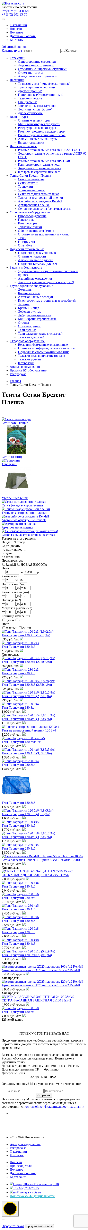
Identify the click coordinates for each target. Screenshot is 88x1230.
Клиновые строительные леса (39, 164)
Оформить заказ (13, 1226)
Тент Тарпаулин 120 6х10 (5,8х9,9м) (27, 955)
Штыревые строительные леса (39, 172)
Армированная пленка (34, 205)
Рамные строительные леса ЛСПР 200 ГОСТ (49, 150)
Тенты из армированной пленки (40, 197)
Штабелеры (26, 363)
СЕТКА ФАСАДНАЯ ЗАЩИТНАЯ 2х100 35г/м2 (36, 1000)
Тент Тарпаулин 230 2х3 (18, 673)
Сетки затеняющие (31, 179)
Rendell (11, 564)
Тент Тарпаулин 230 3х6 (18, 898)
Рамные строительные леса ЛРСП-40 (44, 161)
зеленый (11, 628)
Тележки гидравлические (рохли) (41, 355)
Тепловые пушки (30, 227)
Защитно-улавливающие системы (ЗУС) (46, 282)
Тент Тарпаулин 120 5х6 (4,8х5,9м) (26, 814)
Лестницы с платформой (35, 109)
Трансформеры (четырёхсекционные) (44, 83)
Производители (21, 1166)
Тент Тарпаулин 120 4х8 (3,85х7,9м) (27, 837)
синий (26, 628)
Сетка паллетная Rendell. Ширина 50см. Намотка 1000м (41, 860)
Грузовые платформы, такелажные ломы (46, 348)
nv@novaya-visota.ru (15, 10)
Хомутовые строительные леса (39, 168)
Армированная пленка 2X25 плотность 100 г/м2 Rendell (41, 970)
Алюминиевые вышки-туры (38, 139)
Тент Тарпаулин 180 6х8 (18, 1012)
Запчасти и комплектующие (37, 105)
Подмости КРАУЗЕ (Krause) (37, 263)
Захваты (23, 304)
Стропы (23, 322)
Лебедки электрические (34, 315)
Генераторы (26, 219)
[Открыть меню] (3, 19)
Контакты (17, 39)
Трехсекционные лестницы (37, 87)
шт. (21, 620)
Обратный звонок (14, 46)
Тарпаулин (25, 186)
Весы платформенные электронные (43, 344)
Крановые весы (29, 293)
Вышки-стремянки (31, 142)
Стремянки (17, 58)
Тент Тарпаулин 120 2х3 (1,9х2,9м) (26, 635)
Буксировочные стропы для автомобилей (47, 300)
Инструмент (26, 241)
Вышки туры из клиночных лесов (41, 135)
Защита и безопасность (26, 267)
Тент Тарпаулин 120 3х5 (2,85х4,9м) (27, 684)
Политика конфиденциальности (32, 1196)
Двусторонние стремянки (36, 65)
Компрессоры (27, 223)
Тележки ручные (29, 359)
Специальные (27, 102)
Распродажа (18, 374)
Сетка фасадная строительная (38, 194)
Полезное (16, 32)
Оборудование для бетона (36, 230)
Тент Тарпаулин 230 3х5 (18, 848)
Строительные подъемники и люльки (44, 234)
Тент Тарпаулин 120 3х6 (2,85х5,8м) (27, 696)
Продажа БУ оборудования (28, 370)
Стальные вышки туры (34, 120)
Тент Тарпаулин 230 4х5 (18, 909)
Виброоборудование (32, 216)
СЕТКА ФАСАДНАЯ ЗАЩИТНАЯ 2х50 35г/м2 (35, 875)
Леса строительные (23, 146)
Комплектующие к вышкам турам (41, 131)
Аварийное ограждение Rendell (40, 201)
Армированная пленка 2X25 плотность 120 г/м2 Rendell (41, 985)
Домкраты (25, 289)
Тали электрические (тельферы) (40, 333)
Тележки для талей (31, 337)
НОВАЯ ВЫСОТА (34, 564)
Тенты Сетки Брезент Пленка (30, 175)
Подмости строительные (27, 249)
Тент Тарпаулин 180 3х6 (18, 802)
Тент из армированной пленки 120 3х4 (29, 730)
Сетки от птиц (28, 183)
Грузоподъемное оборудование (31, 286)
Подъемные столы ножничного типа (43, 352)
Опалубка (25, 245)
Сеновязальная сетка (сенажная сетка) (44, 208)
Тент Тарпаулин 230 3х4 (18, 764)
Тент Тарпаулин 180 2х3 (18, 646)
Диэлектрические (30, 113)
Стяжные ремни (29, 326)
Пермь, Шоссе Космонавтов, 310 (36, 1184)
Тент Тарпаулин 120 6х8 (18, 932)
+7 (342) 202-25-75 (14, 14)
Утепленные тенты (31, 190)
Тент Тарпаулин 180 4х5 (18, 825)
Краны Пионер (28, 308)
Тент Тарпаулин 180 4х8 (18, 943)
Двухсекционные (30, 91)
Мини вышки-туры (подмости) (39, 124)
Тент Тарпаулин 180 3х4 (18, 707)
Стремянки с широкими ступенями (42, 69)
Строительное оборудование (30, 212)
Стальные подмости (32, 256)
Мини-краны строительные (37, 319)
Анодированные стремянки (37, 76)
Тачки (22, 238)
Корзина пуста (12, 50)
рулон (10, 620)
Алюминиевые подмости (35, 260)
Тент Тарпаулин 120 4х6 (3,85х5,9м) (27, 753)
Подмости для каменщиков (37, 252)
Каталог (48, 212)
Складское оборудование (27, 341)
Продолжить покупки (39, 1226)
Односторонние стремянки (37, 61)
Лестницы (17, 80)
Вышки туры (19, 116)
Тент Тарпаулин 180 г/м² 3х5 (22, 742)
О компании (18, 25)
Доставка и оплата (23, 36)
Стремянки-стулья (30, 72)
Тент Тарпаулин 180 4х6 (18, 886)
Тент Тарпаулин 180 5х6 (18, 920)
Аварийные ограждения (35, 278)
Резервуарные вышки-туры (37, 127)
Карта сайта (18, 1177)
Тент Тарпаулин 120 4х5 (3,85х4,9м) (27, 719)
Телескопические (30, 98)
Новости (16, 28)
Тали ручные (27, 330)
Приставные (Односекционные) (40, 94)
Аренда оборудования (25, 366)
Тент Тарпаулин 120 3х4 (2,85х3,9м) (27, 662)
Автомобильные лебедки (35, 297)
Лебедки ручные (29, 311)
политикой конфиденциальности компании (54, 1106)
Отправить (44, 1095)
